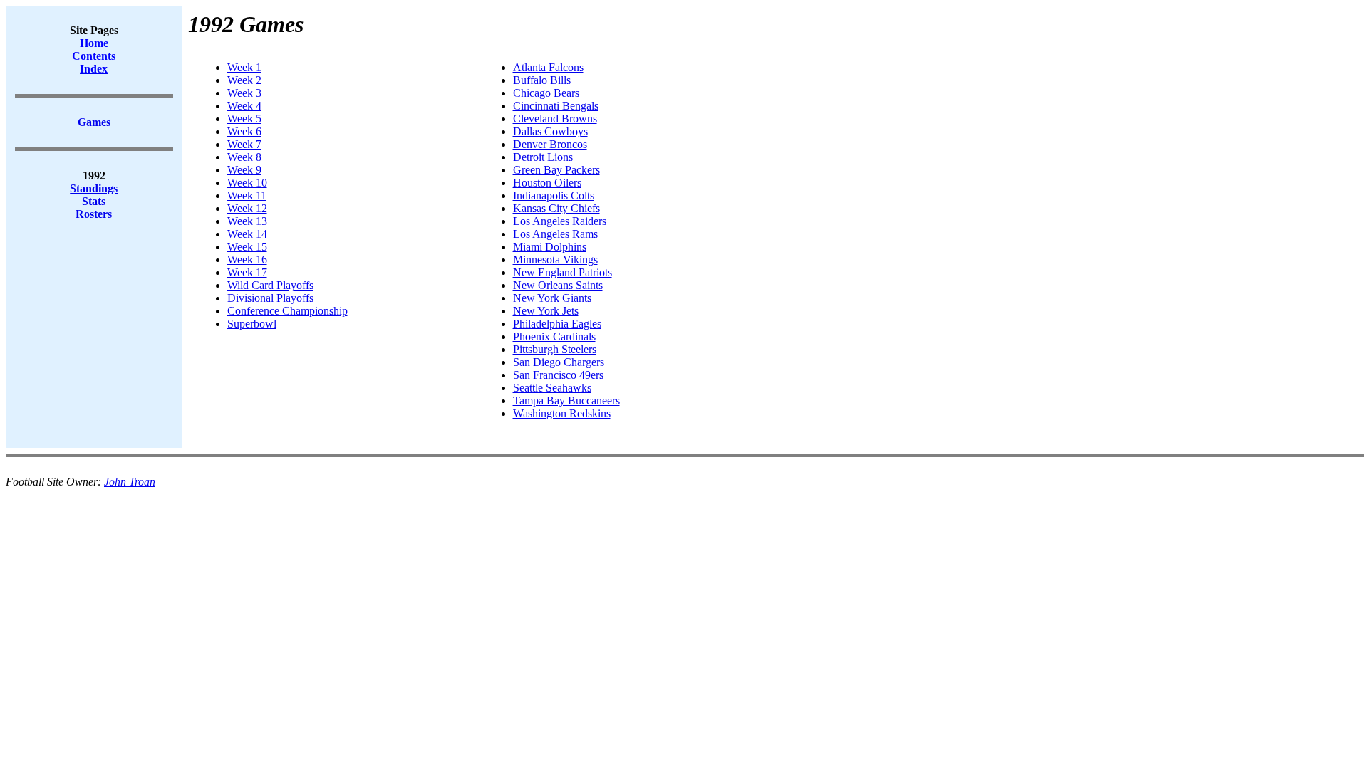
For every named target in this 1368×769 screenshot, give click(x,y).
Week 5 (244, 119)
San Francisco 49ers (558, 375)
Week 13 (247, 221)
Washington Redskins (562, 413)
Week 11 (246, 195)
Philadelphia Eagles (557, 324)
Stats (93, 201)
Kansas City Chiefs (556, 208)
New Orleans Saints (558, 285)
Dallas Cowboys (550, 131)
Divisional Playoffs (270, 298)
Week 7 (244, 144)
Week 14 (247, 234)
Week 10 (247, 183)
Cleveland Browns (555, 119)
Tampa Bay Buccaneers (566, 400)
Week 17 (247, 272)
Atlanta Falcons (548, 67)
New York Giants (552, 298)
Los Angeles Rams (555, 234)
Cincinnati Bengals (555, 106)
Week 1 (244, 67)
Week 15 (247, 247)
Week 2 (244, 80)
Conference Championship (287, 311)
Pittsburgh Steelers (554, 349)
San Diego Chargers (558, 362)
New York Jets (546, 311)
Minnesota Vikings (555, 259)
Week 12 (247, 208)
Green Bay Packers (556, 170)
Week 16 (247, 259)
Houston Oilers (547, 183)
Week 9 (244, 170)
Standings (94, 188)
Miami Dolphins (549, 247)
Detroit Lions (543, 157)
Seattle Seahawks (552, 388)
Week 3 (244, 93)
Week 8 (244, 157)
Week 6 (244, 131)
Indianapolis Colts (553, 195)
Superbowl (251, 324)
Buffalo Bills (542, 80)
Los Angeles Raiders (559, 221)
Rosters (94, 214)
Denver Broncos (550, 144)
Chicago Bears (546, 93)
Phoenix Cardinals (554, 336)
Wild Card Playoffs (270, 285)
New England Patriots (562, 272)
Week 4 (244, 106)
